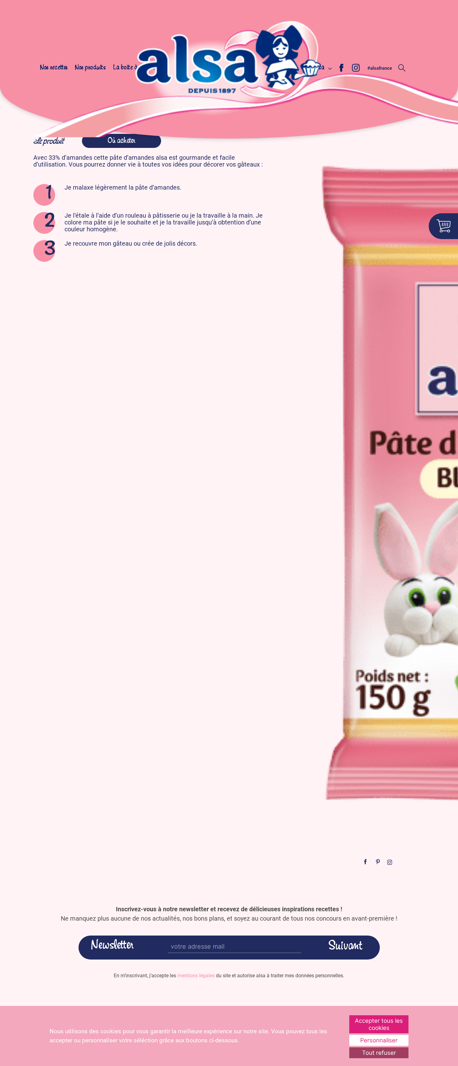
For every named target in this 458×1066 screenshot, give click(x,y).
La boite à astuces (134, 67)
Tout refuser (379, 1052)
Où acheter (121, 141)
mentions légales (196, 976)
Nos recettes (54, 67)
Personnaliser (379, 1040)
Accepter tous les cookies (379, 1024)
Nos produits (90, 67)
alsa (319, 67)
